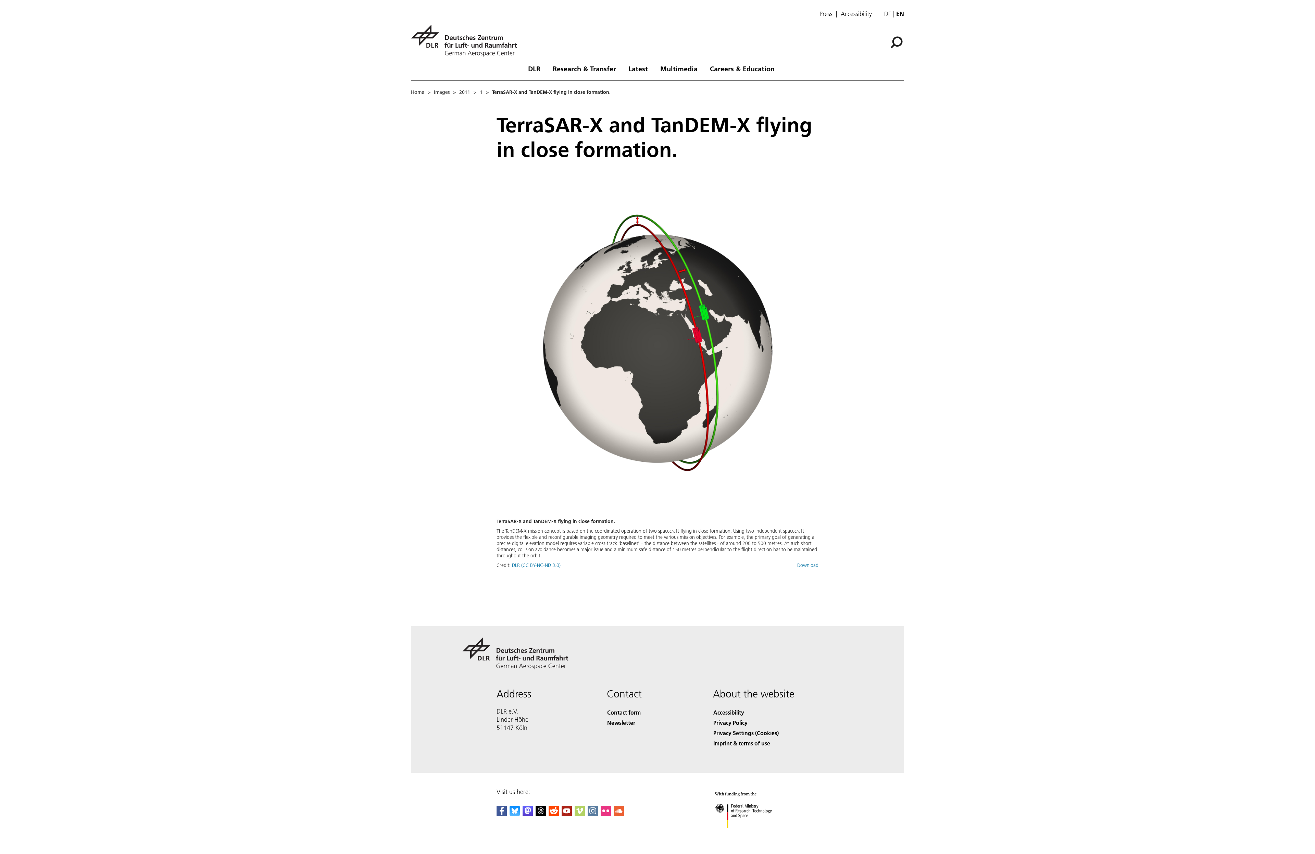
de (887, 14)
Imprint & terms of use (741, 743)
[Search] (897, 42)
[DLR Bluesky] (515, 814)
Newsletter (621, 722)
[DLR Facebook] (502, 814)
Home (417, 92)
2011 (464, 92)
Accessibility (856, 14)
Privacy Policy (730, 722)
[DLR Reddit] (554, 814)
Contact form (624, 712)
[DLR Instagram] (593, 814)
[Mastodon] (528, 814)
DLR (534, 68)
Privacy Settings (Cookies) (746, 733)
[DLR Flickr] (606, 814)
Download (807, 565)
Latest (638, 68)
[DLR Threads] (541, 814)
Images (442, 92)
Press (825, 14)
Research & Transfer (584, 68)
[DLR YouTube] (567, 814)
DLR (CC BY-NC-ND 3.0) (536, 565)
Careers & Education (742, 68)
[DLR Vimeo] (580, 814)
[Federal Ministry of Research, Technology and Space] (752, 835)
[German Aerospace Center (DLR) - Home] (467, 41)
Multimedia (679, 68)
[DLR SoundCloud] (619, 814)
